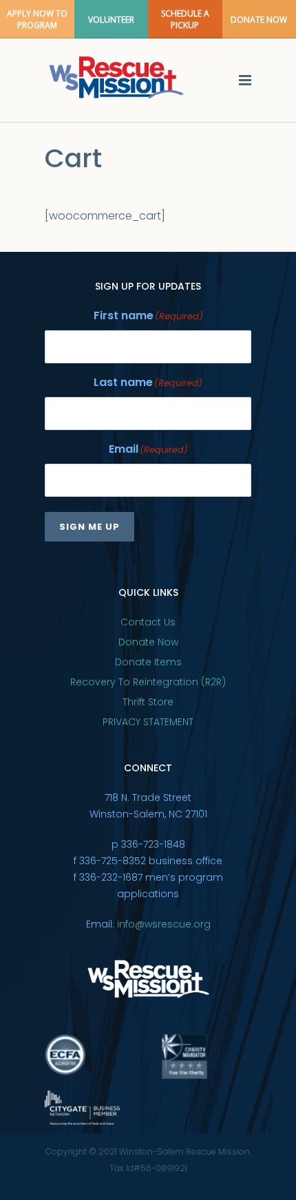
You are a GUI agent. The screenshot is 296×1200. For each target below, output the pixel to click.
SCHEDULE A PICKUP (185, 19)
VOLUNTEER (111, 19)
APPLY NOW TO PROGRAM (37, 19)
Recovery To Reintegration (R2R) (148, 682)
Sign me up (89, 526)
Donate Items (148, 662)
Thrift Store (148, 702)
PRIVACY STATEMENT (148, 722)
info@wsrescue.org (164, 924)
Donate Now (148, 642)
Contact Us (148, 622)
